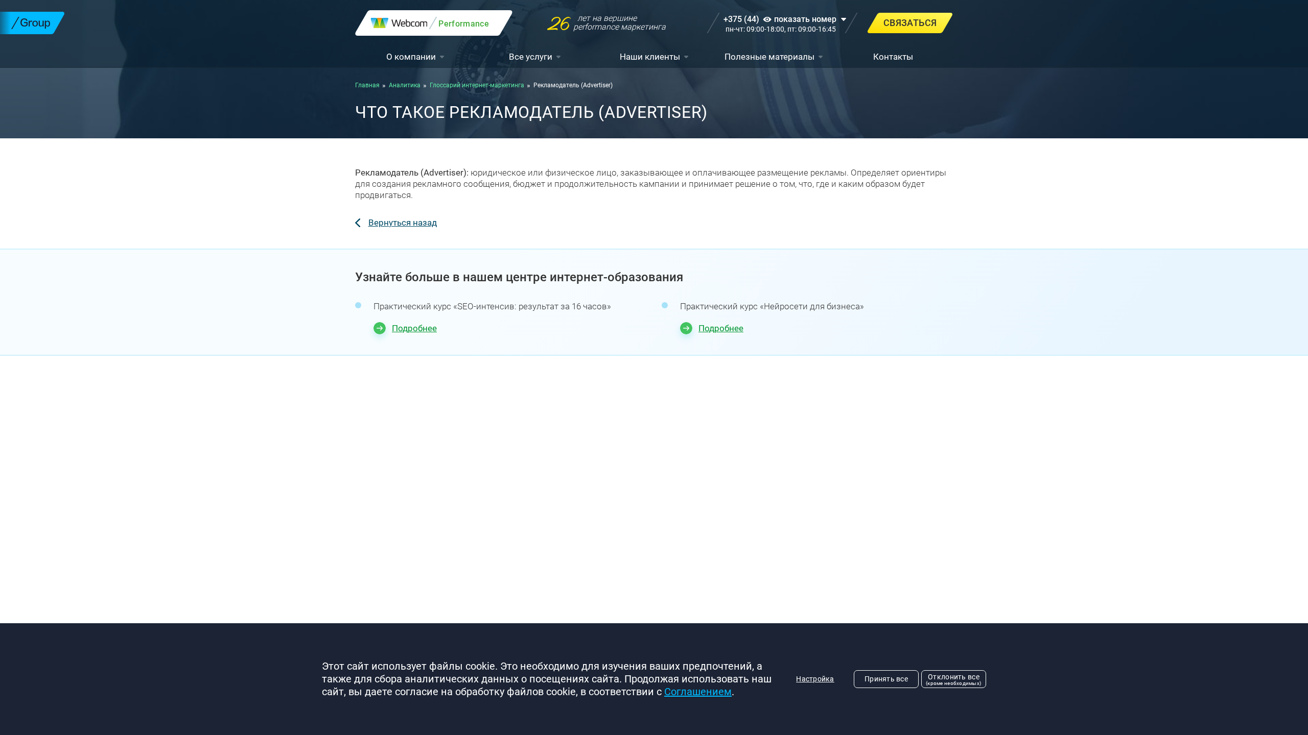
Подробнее (414, 328)
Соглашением (698, 691)
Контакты (893, 57)
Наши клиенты (650, 57)
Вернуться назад (402, 222)
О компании (411, 57)
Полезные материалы (769, 57)
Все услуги (530, 57)
